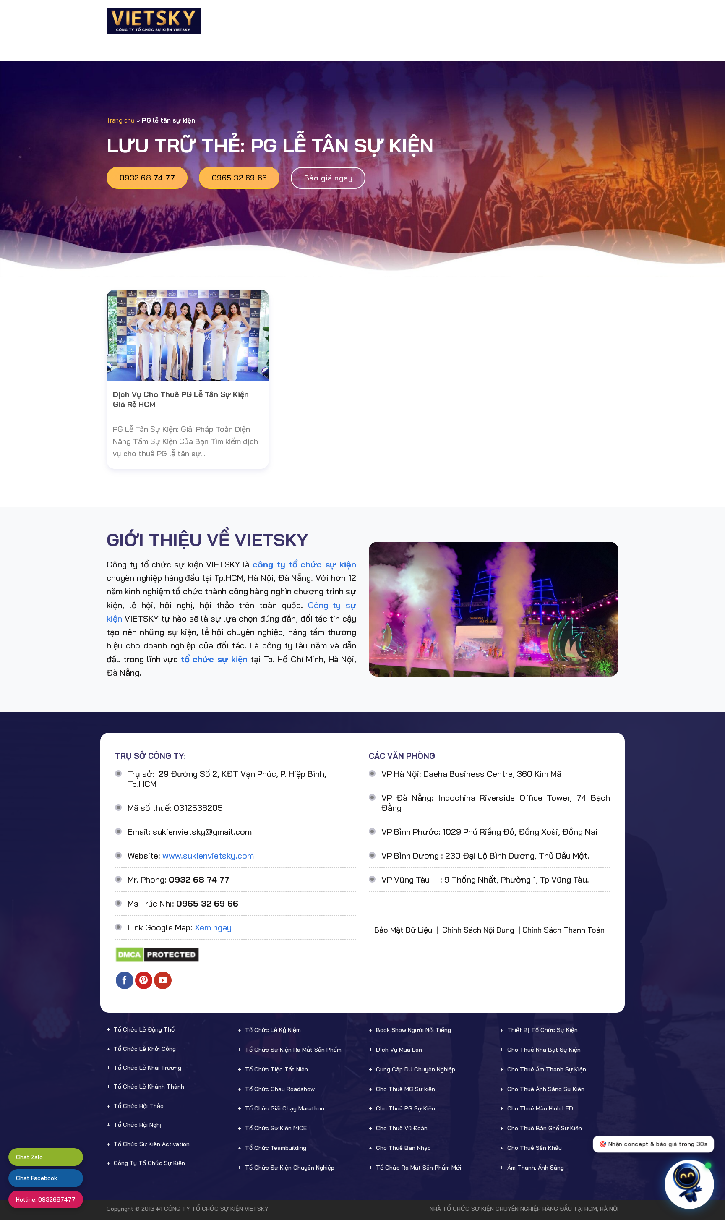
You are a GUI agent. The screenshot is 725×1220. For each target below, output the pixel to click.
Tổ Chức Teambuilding (275, 1148)
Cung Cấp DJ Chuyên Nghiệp (415, 1069)
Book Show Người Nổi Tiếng (413, 1030)
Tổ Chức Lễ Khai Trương (147, 1067)
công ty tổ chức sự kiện (304, 564)
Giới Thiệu (256, 21)
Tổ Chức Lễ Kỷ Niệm (273, 1030)
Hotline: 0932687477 (46, 1199)
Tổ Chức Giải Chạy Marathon (284, 1108)
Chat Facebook (36, 1178)
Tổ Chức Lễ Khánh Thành (149, 1086)
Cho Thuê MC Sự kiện (405, 1089)
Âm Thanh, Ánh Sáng (535, 1167)
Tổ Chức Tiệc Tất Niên (276, 1069)
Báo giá (488, 21)
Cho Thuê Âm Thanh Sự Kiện (546, 1069)
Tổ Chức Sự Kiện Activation (152, 1144)
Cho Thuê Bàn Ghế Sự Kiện (544, 1128)
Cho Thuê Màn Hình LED (540, 1108)
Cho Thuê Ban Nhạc (403, 1148)
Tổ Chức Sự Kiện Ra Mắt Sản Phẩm (293, 1049)
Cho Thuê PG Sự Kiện (405, 1108)
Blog (518, 21)
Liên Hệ (590, 21)
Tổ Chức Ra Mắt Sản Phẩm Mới (418, 1167)
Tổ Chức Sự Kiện (311, 21)
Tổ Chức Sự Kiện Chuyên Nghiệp (289, 1167)
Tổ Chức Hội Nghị (138, 1125)
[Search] (614, 21)
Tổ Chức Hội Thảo (139, 1106)
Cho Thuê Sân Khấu (534, 1148)
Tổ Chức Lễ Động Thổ (144, 1029)
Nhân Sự (445, 21)
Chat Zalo (29, 1157)
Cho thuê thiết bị (385, 21)
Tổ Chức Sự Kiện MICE (276, 1128)
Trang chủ (121, 120)
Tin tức (550, 21)
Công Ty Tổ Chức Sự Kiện (149, 1163)
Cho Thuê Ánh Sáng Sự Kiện (545, 1089)
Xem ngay (213, 927)
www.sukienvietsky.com (208, 855)
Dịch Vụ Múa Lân (399, 1049)
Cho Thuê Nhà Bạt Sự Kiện (544, 1049)
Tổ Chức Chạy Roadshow (280, 1089)
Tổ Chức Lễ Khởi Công (145, 1049)
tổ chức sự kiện (214, 659)
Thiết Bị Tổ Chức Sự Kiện (542, 1030)
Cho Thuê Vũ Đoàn (402, 1128)
